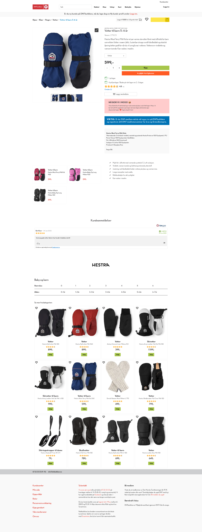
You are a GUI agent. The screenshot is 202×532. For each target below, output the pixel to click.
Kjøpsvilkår (37, 494)
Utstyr (112, 7)
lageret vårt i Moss (105, 502)
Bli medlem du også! (157, 494)
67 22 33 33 (105, 490)
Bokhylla (128, 7)
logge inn (145, 119)
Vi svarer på (83, 490)
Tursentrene (86, 516)
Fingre (47, 20)
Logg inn (166, 7)
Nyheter (138, 7)
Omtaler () (108, 89)
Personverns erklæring (42, 503)
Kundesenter (164, 2)
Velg (50, 354)
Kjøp (146, 68)
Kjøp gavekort (38, 507)
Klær (104, 7)
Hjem (35, 20)
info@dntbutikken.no (55, 472)
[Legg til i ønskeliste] (36, 308)
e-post (89, 490)
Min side (36, 490)
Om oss (36, 516)
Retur (35, 498)
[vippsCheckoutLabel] (145, 73)
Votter (55, 20)
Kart (119, 7)
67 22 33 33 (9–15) (39, 472)
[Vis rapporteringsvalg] (164, 243)
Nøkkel (96, 7)
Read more (122, 13)
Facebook (98, 494)
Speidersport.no (56, 247)
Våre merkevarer (40, 512)
